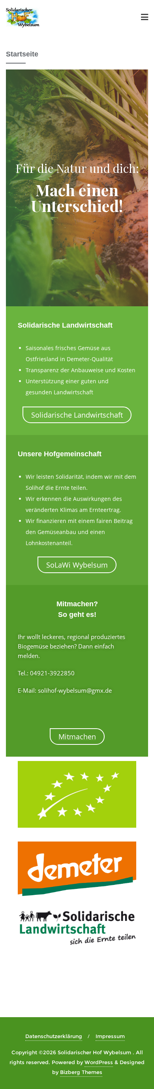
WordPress (99, 1062)
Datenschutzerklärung (53, 1036)
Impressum (110, 1036)
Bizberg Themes (81, 1072)
